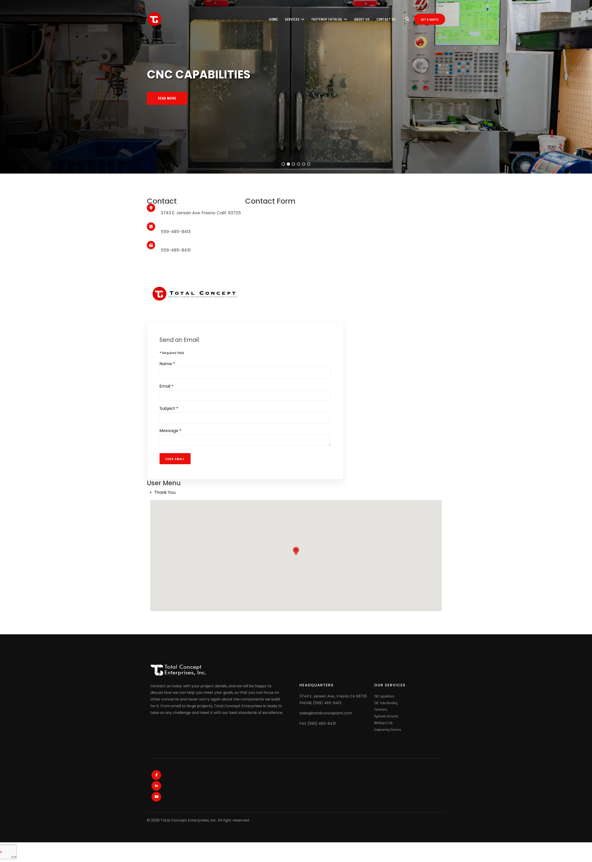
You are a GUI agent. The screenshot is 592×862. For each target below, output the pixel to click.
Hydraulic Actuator (386, 716)
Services (292, 19)
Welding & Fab (383, 723)
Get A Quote (430, 19)
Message (171, 430)
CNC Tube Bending (386, 703)
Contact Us (386, 19)
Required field (172, 353)
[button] (283, 164)
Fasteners (380, 709)
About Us (362, 19)
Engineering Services (387, 729)
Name (167, 364)
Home (273, 19)
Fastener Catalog (326, 19)
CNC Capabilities (384, 696)
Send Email (175, 458)
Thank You (165, 492)
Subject (169, 408)
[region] (296, 87)
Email (167, 386)
